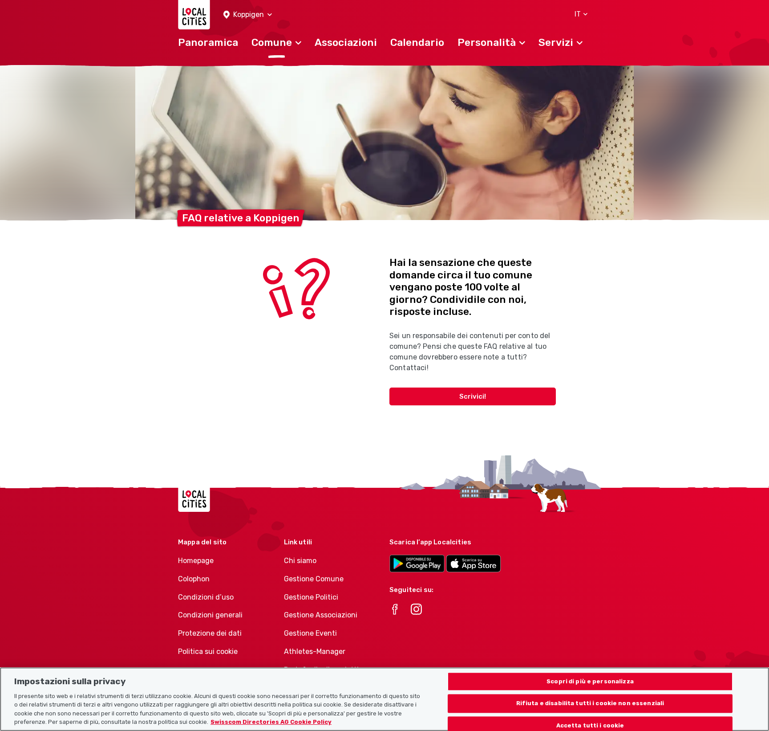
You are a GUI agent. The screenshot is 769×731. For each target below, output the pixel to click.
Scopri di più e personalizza (590, 681)
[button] (247, 15)
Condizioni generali (210, 615)
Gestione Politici (311, 597)
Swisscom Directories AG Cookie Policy (271, 722)
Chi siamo (300, 560)
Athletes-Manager (314, 651)
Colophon (194, 579)
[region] (384, 699)
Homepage (196, 560)
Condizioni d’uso (206, 597)
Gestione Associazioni (320, 615)
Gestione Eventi (310, 633)
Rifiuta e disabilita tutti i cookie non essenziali (590, 703)
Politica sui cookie (208, 651)
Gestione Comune (314, 579)
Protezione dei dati (210, 633)
